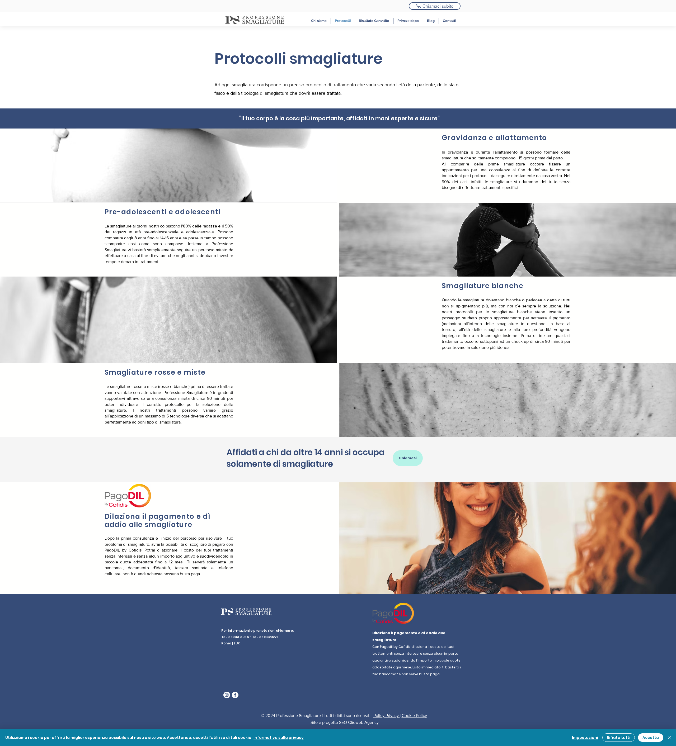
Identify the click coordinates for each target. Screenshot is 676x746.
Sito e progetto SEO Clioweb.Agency (345, 722)
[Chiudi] (669, 737)
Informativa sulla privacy (278, 737)
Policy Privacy (386, 715)
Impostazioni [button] (585, 737)
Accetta (650, 737)
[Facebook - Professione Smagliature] (235, 695)
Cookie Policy (414, 715)
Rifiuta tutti (618, 737)
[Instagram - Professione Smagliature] (226, 695)
